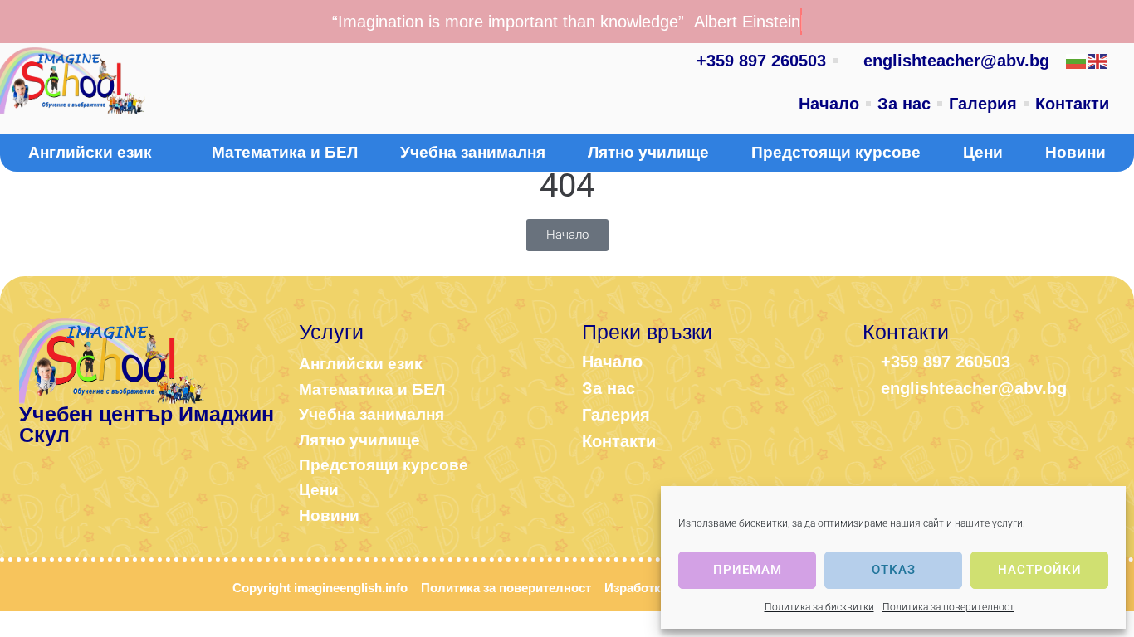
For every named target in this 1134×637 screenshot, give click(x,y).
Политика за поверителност (948, 607)
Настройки (1040, 569)
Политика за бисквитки (819, 607)
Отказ (894, 569)
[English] (1098, 60)
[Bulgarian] (1077, 60)
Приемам (747, 569)
